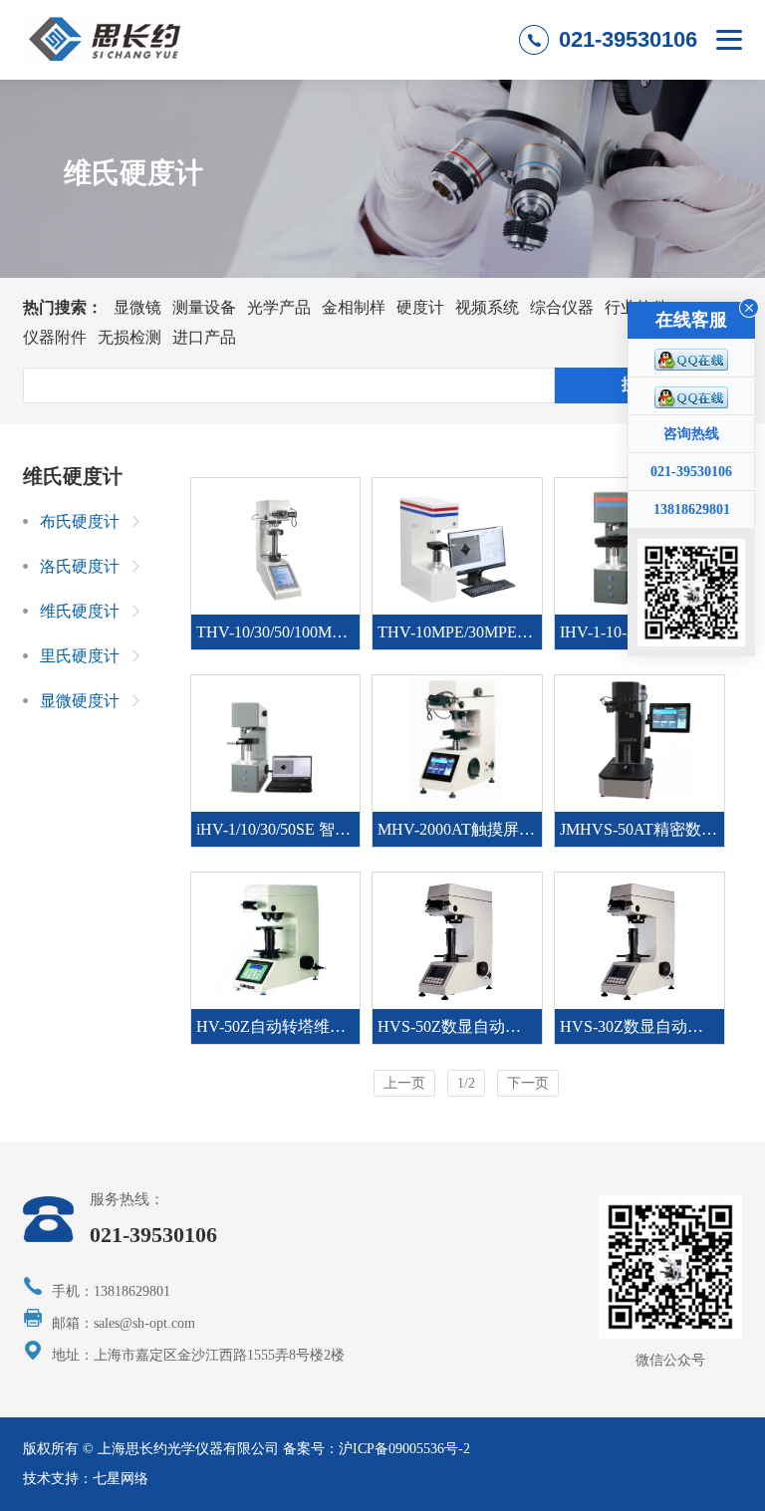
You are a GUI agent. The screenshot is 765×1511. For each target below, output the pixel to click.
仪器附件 (55, 337)
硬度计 (420, 307)
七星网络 (120, 1478)
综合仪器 (562, 307)
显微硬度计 (80, 700)
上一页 (404, 1083)
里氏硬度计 (80, 655)
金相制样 (353, 307)
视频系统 (487, 307)
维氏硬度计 (80, 611)
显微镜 (137, 307)
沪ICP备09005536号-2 (404, 1448)
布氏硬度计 (80, 521)
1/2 (466, 1083)
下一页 (528, 1083)
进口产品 (204, 337)
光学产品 (279, 307)
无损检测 (129, 337)
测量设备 (204, 307)
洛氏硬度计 (80, 566)
